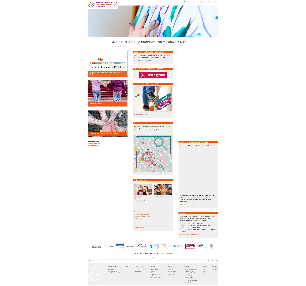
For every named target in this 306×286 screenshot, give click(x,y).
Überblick (152, 266)
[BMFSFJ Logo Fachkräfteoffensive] (190, 248)
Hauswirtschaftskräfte (189, 277)
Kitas (114, 42)
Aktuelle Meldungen (94, 143)
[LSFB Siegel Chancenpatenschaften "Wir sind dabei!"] (212, 248)
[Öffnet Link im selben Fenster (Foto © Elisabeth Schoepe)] (143, 189)
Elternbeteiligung (154, 269)
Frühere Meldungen (94, 145)
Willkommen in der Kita (142, 114)
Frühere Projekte (171, 274)
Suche (193, 2)
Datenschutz (214, 269)
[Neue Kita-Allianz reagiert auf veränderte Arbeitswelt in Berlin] (107, 77)
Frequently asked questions (143, 60)
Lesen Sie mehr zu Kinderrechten (190, 234)
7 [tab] (165, 36)
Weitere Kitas (138, 271)
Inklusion (152, 271)
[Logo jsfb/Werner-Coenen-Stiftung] (142, 248)
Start (101, 265)
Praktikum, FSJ (137, 211)
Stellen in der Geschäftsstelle (191, 279)
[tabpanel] (153, 23)
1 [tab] (141, 36)
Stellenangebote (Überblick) (191, 269)
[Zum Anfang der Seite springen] (153, 258)
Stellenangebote (137, 196)
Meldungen (205, 268)
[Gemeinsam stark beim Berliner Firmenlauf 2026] (107, 136)
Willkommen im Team (166, 42)
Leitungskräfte (188, 274)
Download (204, 272)
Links (203, 274)
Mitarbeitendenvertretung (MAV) (115, 272)
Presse (188, 2)
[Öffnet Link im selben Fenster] (202, 247)
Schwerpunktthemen (172, 271)
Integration (152, 272)
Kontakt (183, 2)
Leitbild (169, 269)
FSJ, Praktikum (188, 282)
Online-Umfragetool (166, 253)
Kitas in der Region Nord (140, 269)
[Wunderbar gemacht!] (107, 106)
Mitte (209, 2)
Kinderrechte (153, 268)
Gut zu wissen (125, 42)
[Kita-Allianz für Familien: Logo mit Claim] (96, 247)
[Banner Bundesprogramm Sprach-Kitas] (166, 248)
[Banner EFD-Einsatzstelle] (120, 248)
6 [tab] (161, 36)
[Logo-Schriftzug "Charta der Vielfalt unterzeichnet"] (108, 247)
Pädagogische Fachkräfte (190, 272)
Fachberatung (111, 269)
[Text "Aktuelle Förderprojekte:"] (130, 248)
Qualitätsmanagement (113, 271)
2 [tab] (145, 36)
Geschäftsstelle (111, 268)
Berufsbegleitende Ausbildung (191, 280)
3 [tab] (149, 36)
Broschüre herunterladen (188, 205)
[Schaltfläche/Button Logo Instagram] (153, 75)
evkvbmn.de (114, 46)
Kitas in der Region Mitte (140, 268)
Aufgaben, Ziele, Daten (113, 266)
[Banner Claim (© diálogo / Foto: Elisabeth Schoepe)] (153, 98)
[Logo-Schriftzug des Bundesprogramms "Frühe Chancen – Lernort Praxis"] (178, 246)
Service (181, 42)
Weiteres (120, 46)
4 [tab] (153, 36)
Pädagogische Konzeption (173, 268)
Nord (216, 2)
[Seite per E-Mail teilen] (216, 261)
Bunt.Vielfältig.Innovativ (144, 42)
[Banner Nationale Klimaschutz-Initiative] (154, 248)
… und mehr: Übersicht (139, 227)
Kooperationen (171, 276)
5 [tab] (157, 36)
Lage (154, 130)
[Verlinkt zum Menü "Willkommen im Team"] (153, 21)
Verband (202, 2)
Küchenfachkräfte (188, 276)
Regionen (128, 265)
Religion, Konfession (155, 274)
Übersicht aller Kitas (139, 266)
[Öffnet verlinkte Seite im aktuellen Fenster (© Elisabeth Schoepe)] (163, 189)
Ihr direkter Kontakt (189, 271)
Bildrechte (214, 268)
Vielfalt (152, 276)
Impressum (214, 266)
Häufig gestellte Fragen (155, 277)
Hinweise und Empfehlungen (156, 279)
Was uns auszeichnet (158, 196)
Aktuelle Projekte (171, 272)
